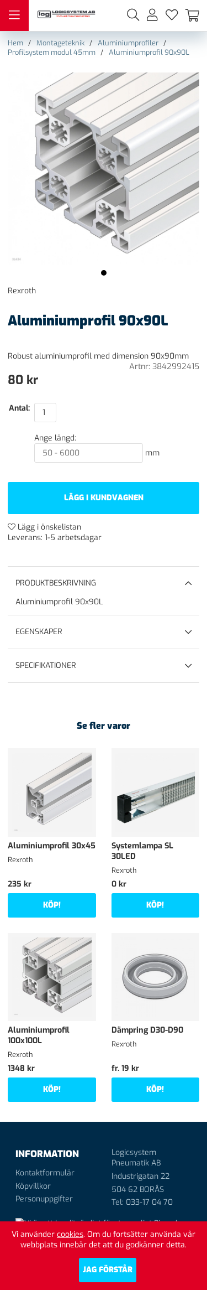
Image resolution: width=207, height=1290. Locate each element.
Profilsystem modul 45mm (51, 52)
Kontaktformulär (45, 1173)
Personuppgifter (44, 1199)
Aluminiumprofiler (128, 43)
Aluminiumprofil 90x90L (149, 52)
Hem (15, 43)
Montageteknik (60, 43)
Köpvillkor (33, 1186)
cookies (70, 1234)
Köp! (52, 905)
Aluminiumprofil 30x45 (51, 846)
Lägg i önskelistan (48, 527)
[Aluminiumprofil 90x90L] (104, 273)
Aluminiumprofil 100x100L (39, 1035)
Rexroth (22, 291)
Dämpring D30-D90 (147, 1030)
